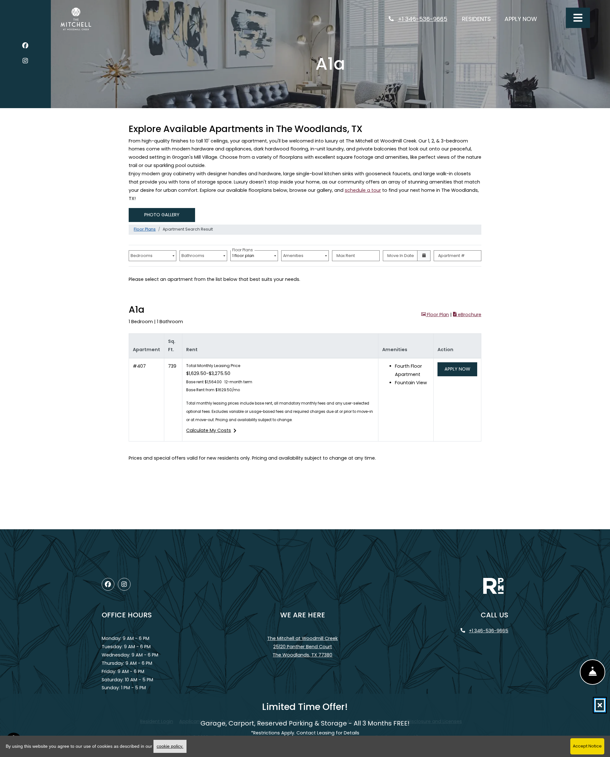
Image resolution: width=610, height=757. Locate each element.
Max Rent (345, 255)
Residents (480, 19)
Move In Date (400, 255)
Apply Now (524, 19)
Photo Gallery (162, 215)
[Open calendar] (423, 255)
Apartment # (451, 255)
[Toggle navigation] (578, 18)
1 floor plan (244, 254)
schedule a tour (363, 190)
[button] (435, 315)
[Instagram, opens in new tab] (25, 62)
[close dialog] (599, 705)
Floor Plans (145, 229)
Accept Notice (587, 746)
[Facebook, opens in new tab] (25, 46)
